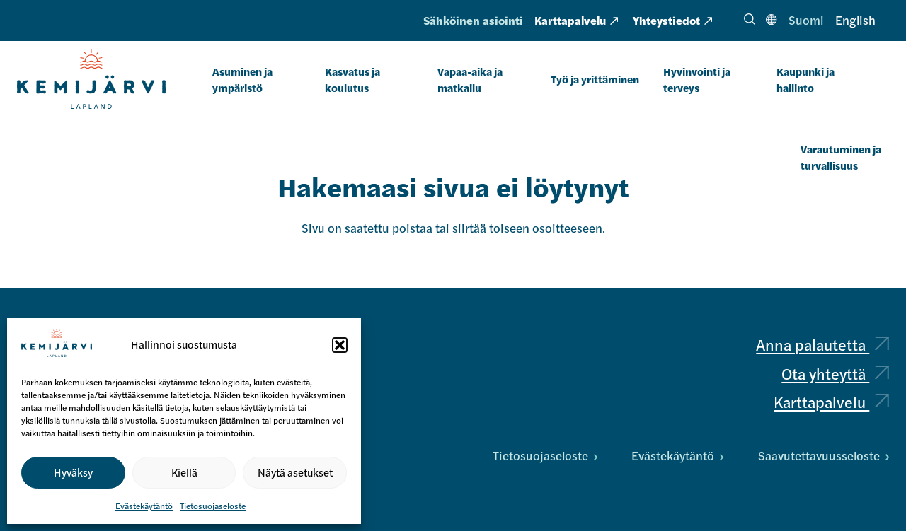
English (855, 19)
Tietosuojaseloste (213, 505)
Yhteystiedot (666, 20)
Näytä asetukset (295, 472)
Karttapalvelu (570, 20)
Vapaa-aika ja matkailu (470, 79)
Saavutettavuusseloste (819, 455)
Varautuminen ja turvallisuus (841, 157)
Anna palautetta (812, 344)
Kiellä (184, 472)
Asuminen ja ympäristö (242, 79)
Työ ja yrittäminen (595, 78)
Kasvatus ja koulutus (352, 79)
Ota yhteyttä (825, 373)
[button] (340, 345)
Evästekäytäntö (144, 505)
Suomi (806, 19)
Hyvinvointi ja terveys (696, 79)
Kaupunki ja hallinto (805, 79)
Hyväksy (73, 472)
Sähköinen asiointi (473, 20)
